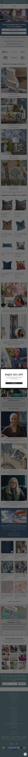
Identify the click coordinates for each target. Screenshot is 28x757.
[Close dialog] (26, 370)
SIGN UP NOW (14, 383)
